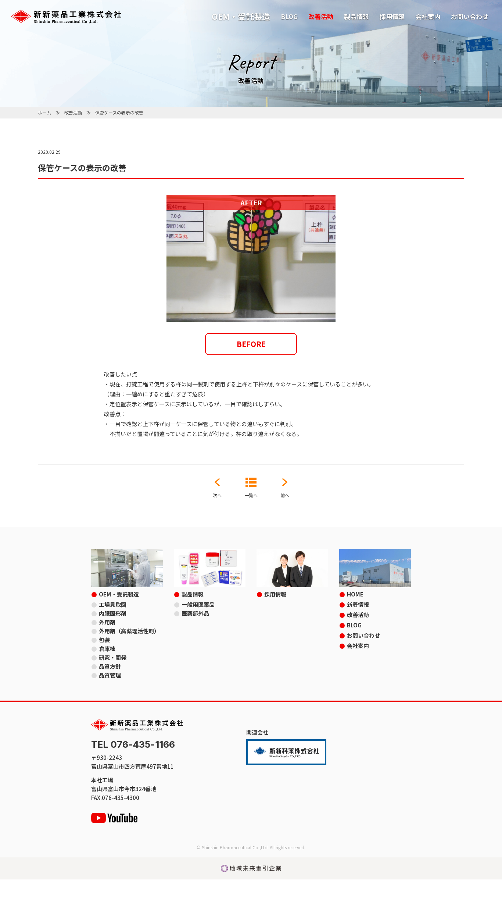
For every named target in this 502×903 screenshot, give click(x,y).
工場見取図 (112, 604)
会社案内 (427, 16)
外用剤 (107, 622)
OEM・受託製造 (241, 16)
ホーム (44, 112)
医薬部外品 (195, 613)
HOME (355, 594)
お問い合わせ (469, 16)
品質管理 (110, 675)
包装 (104, 640)
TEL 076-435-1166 (133, 744)
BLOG (289, 16)
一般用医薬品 (198, 604)
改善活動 (320, 16)
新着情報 (358, 604)
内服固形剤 (112, 613)
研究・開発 (112, 657)
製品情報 (356, 16)
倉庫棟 (107, 648)
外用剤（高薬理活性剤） (129, 631)
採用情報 (392, 16)
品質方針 (110, 666)
